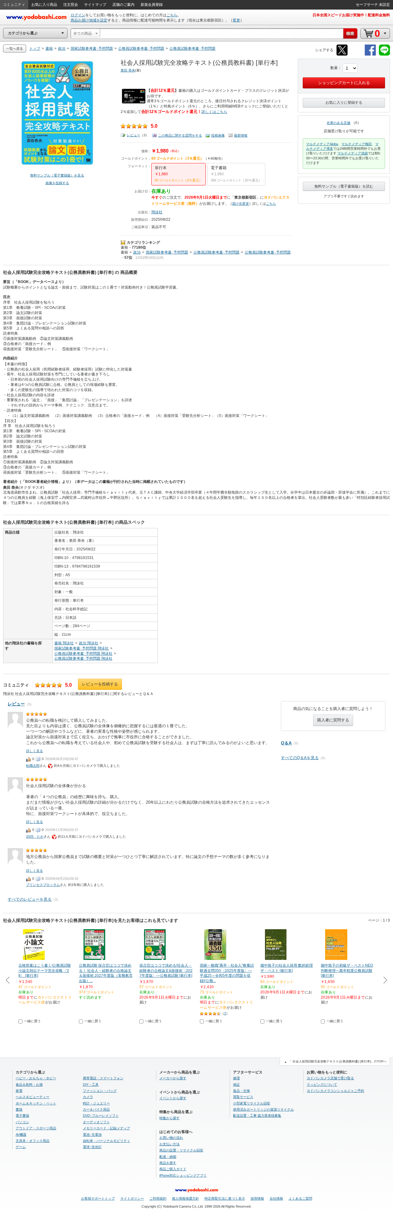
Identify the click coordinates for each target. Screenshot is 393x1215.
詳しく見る (34, 751)
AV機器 (21, 1134)
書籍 (124, 247)
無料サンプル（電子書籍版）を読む (343, 186)
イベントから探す (172, 1098)
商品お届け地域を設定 (89, 20)
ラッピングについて (322, 1084)
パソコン (22, 1122)
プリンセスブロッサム (43, 885)
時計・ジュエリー (96, 1103)
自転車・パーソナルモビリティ (106, 1141)
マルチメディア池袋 (352, 153)
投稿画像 (218, 135)
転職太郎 (33, 765)
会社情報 (276, 1198)
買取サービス (243, 1097)
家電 (19, 1091)
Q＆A (286, 742)
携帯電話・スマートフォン (103, 1078)
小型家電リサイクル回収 (251, 1103)
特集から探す (169, 1118)
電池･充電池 (92, 1134)
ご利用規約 (158, 1198)
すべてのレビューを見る (30, 899)
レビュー (133, 135)
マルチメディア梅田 (356, 144)
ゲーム (21, 1147)
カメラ (88, 1097)
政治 (137, 252)
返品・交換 (241, 1091)
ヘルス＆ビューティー (32, 1097)
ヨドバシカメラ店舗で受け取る (330, 1078)
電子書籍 (22, 1115)
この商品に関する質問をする (180, 135)
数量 (334, 68)
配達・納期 (167, 1157)
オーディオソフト (96, 1122)
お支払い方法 (169, 1144)
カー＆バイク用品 (96, 1109)
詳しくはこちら (214, 112)
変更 (236, 20)
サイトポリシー (132, 1198)
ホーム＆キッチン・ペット (36, 1103)
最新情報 (240, 135)
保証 (236, 1084)
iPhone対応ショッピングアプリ (183, 1175)
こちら (171, 15)
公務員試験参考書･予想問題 (216, 252)
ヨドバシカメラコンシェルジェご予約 (335, 1091)
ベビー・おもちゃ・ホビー (36, 1078)
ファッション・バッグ (100, 1091)
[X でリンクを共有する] (342, 54)
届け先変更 (240, 203)
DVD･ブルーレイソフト (101, 1115)
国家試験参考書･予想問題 (167, 252)
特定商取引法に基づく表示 (224, 1198)
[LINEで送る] (384, 54)
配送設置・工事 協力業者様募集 (257, 1115)
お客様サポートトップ (98, 1198)
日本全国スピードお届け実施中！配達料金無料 (351, 15)
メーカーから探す (172, 1078)
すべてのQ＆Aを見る (300, 757)
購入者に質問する (333, 720)
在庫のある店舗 (338, 123)
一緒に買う (32, 1021)
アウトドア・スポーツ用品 (36, 1128)
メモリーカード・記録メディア (106, 1128)
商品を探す (167, 1163)
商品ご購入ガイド (172, 1169)
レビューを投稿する (100, 684)
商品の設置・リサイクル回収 (181, 1150)
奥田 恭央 (128, 70)
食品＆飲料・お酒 (29, 1084)
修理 (236, 1078)
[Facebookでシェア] (370, 54)
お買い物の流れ (171, 1137)
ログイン (78, 15)
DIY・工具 (91, 1084)
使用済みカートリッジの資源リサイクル (263, 1109)
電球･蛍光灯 (92, 1147)
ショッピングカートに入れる (344, 82)
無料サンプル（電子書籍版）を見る (57, 175)
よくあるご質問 (300, 1198)
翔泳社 (156, 212)
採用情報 (257, 1198)
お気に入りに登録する (343, 102)
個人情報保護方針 (185, 1198)
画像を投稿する (57, 183)
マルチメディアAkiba (322, 144)
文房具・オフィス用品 (32, 1141)
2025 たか (35, 836)
